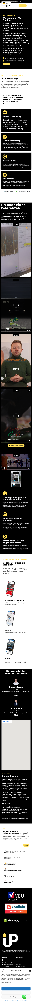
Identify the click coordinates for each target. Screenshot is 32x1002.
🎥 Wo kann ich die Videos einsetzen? (12, 857)
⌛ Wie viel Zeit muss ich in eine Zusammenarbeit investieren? (13, 869)
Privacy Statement (17, 1000)
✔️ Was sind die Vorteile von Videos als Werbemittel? (14, 851)
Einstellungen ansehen (16, 997)
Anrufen (24, 5)
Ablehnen (16, 993)
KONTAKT (26, 845)
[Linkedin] (17, 695)
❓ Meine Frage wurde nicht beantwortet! (12, 881)
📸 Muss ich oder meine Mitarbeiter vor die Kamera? (15, 875)
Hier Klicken (6, 64)
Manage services (5, 985)
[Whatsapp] (15, 695)
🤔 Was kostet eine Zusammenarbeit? (10, 863)
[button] (30, 970)
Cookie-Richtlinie (9, 1000)
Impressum (24, 1000)
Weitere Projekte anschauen (17, 445)
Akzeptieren (16, 989)
